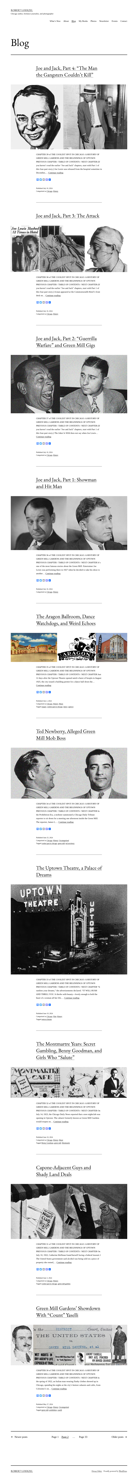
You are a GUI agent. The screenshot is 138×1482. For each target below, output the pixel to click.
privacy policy (72, 778)
